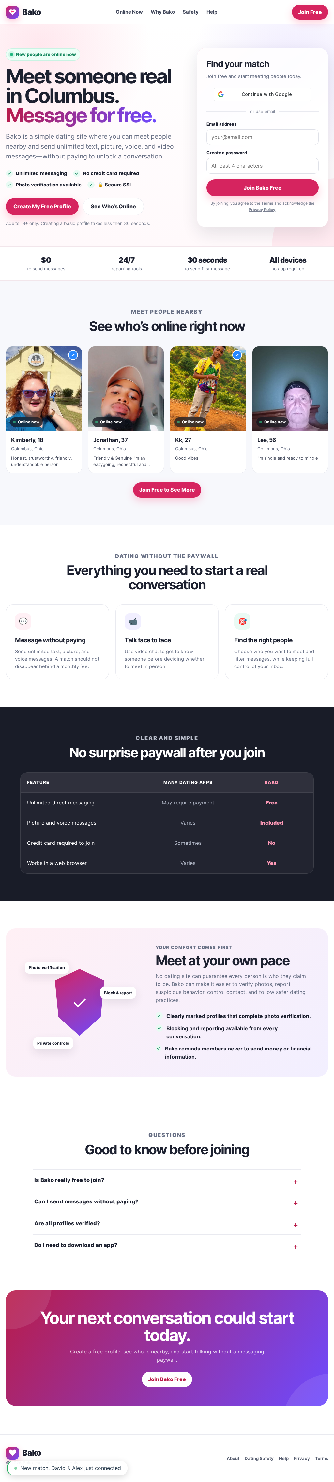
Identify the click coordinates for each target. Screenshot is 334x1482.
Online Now (129, 12)
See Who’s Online (113, 206)
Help (212, 12)
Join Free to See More (167, 490)
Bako (31, 12)
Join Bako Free (262, 188)
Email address (221, 124)
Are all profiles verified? (67, 1223)
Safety (191, 12)
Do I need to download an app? (75, 1245)
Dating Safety (259, 1458)
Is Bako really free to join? (69, 1180)
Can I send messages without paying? (86, 1201)
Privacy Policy (262, 209)
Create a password (226, 152)
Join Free (310, 12)
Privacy (302, 1458)
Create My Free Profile (42, 206)
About (233, 1458)
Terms (267, 203)
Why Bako (163, 12)
